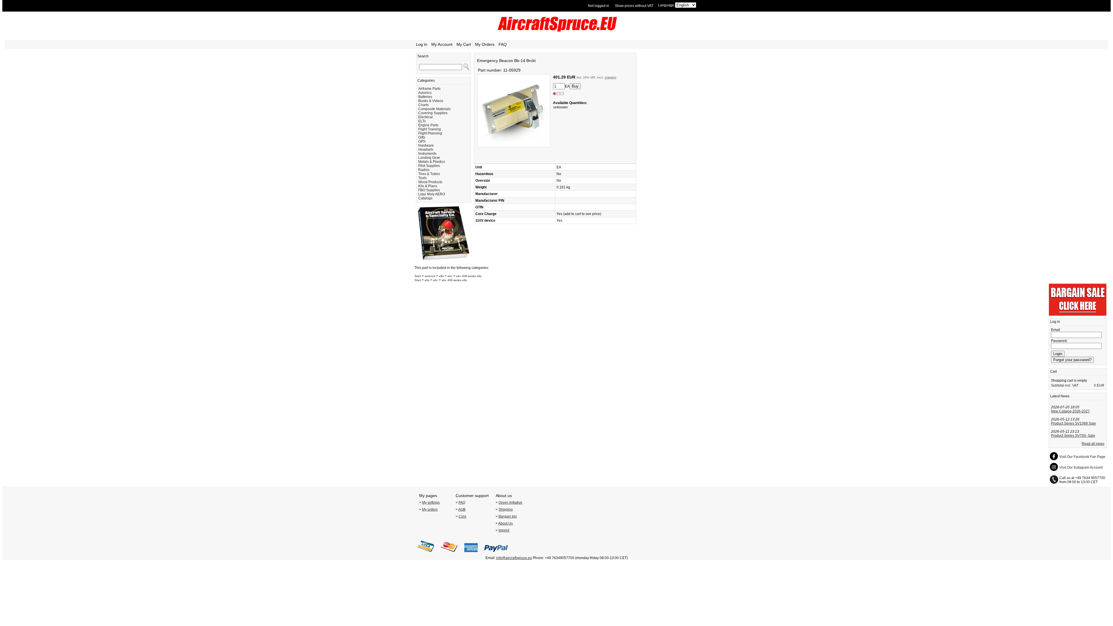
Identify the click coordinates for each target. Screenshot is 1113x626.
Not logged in (598, 6)
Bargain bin (508, 516)
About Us (505, 523)
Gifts (421, 137)
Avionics (425, 93)
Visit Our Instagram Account (1081, 467)
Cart (1053, 372)
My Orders (484, 44)
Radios (424, 170)
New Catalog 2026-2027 (1070, 411)
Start (417, 276)
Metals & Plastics (431, 162)
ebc (450, 276)
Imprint (504, 530)
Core (462, 516)
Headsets (425, 150)
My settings (431, 503)
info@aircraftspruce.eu (514, 558)
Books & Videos (430, 101)
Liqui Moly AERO (431, 194)
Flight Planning (430, 133)
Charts (423, 105)
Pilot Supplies (429, 166)
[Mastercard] (449, 554)
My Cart (464, 44)
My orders (430, 509)
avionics (430, 276)
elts (441, 276)
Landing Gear (429, 158)
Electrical (425, 117)
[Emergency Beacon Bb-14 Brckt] (513, 146)
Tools (422, 178)
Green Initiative (510, 503)
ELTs (422, 121)
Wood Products (430, 182)
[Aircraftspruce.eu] (556, 30)
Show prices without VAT (634, 6)
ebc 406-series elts (468, 276)
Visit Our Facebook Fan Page (1082, 457)
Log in (421, 44)
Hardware (426, 145)
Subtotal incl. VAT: (1065, 385)
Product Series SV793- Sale (1073, 436)
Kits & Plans (427, 186)
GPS (421, 141)
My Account (441, 44)
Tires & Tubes (429, 174)
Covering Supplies (433, 113)
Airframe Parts (429, 89)
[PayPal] (496, 554)
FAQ (503, 44)
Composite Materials (434, 109)
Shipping (506, 509)
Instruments (427, 154)
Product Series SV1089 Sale (1073, 423)
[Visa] (426, 554)
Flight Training (429, 129)
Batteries (425, 97)
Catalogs (425, 198)
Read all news (1093, 444)
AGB (461, 509)
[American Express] (471, 554)
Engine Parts (428, 125)
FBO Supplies (429, 190)
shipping (610, 77)
